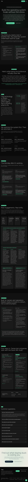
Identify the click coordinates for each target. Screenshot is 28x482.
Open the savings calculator (18, 461)
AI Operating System (11, 479)
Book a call (16, 371)
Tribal (2, 1)
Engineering (16, 479)
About (23, 479)
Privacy (25, 479)
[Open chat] (26, 480)
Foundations (17, 392)
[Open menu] (26, 1)
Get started (23, 1)
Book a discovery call (8, 461)
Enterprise (12, 392)
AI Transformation (13, 395)
